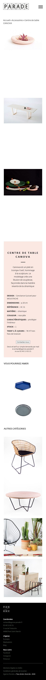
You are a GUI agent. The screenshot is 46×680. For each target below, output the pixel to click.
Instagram (7, 656)
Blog (4, 645)
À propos (6, 639)
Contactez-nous (23, 342)
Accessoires (17, 20)
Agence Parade (8, 674)
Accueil (6, 20)
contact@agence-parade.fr (24, 349)
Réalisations (7, 642)
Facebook (6, 653)
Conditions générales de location (15, 671)
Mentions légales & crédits (12, 668)
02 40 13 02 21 (25, 351)
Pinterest (6, 659)
